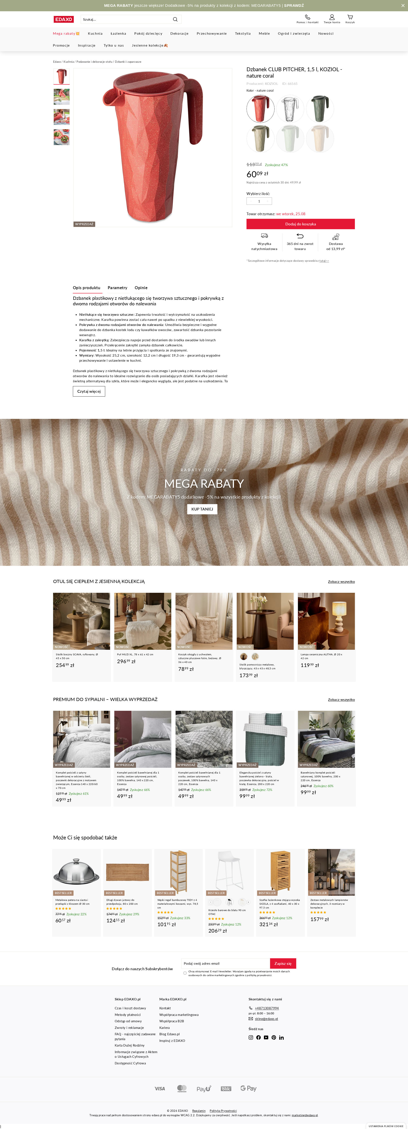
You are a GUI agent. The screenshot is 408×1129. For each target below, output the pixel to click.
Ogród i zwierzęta (294, 33)
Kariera (164, 1027)
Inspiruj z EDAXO (172, 1040)
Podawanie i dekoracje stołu (94, 61)
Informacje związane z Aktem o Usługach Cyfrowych (136, 1054)
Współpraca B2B (171, 1021)
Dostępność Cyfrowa (130, 1063)
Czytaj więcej (89, 391)
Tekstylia (243, 33)
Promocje (61, 45)
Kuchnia (95, 33)
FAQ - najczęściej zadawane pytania (135, 1036)
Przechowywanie (212, 33)
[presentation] (248, 902)
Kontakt (165, 1008)
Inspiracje (87, 45)
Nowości (326, 33)
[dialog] (386, 1126)
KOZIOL (271, 83)
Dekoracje (179, 33)
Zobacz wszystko (341, 581)
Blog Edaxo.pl (169, 1034)
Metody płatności (128, 1015)
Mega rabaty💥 (66, 33)
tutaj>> (324, 260)
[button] (63, 908)
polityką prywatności (259, 975)
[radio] (260, 109)
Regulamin (199, 1110)
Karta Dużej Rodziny (130, 1045)
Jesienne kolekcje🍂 (150, 45)
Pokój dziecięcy (148, 33)
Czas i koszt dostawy (130, 1008)
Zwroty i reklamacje (129, 1027)
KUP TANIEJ (202, 509)
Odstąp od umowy (128, 1021)
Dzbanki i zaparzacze (128, 61)
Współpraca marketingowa (178, 1015)
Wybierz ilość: (258, 193)
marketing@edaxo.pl (305, 1115)
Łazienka (118, 33)
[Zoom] (153, 147)
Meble (264, 33)
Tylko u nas (114, 45)
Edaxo (57, 61)
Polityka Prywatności (223, 1110)
